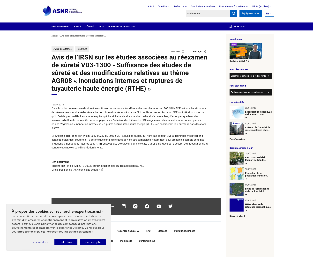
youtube (159, 206)
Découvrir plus (236, 216)
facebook (147, 206)
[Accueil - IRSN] (62, 11)
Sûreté (89, 27)
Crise (101, 27)
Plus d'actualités (237, 139)
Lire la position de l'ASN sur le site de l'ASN (76, 169)
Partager (197, 51)
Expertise (162, 6)
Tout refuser (66, 242)
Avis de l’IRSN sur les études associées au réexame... (83, 36)
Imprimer (175, 51)
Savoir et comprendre (202, 6)
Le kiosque (240, 26)
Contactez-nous (147, 241)
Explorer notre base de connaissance (247, 92)
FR (267, 13)
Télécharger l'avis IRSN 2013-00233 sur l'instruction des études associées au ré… (98, 165)
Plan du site (126, 241)
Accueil (55, 36)
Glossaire (162, 231)
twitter (170, 206)
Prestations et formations (232, 6)
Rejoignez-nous (249, 13)
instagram (135, 206)
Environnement (61, 27)
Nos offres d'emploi (126, 231)
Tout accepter (93, 242)
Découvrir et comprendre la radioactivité (248, 76)
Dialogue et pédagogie (121, 27)
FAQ (148, 231)
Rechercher (233, 13)
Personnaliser (40, 242)
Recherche (179, 6)
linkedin (123, 206)
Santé (77, 27)
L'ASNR (150, 6)
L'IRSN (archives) (260, 6)
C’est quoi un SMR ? (238, 61)
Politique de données (184, 231)
